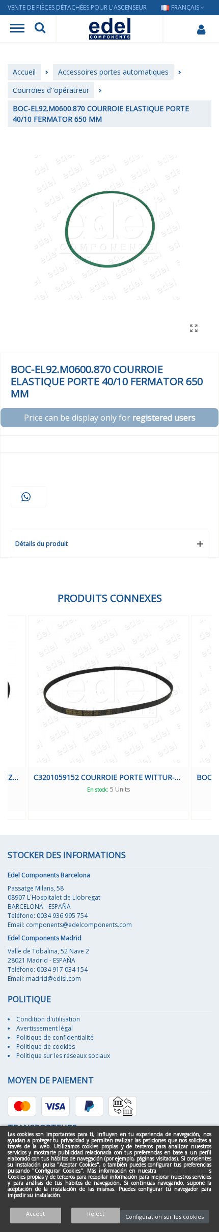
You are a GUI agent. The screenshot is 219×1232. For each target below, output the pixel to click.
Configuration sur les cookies (164, 1216)
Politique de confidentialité (55, 1037)
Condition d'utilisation (48, 1019)
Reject (95, 1213)
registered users (164, 417)
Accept (35, 1213)
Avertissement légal (44, 1028)
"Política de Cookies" (184, 1170)
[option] (108, 717)
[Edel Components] (109, 29)
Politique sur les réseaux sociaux (63, 1055)
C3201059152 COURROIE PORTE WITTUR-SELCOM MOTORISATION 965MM (108, 777)
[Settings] (200, 29)
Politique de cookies (45, 1046)
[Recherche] (40, 29)
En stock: (97, 789)
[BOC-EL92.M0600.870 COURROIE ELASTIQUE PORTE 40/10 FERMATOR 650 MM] (193, 327)
